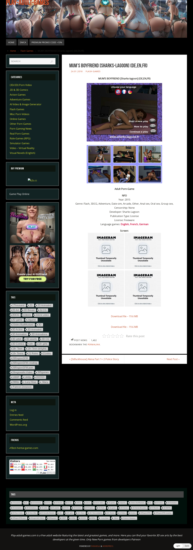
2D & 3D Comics (19, 89)
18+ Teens (17, 353)
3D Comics (18, 344)
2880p (15, 382)
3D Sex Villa (32, 513)
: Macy (44, 382)
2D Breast (29, 310)
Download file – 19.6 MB (124, 316)
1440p (27, 377)
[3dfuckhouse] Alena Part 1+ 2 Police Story (94, 359)
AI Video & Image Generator (25, 104)
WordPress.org (18, 424)
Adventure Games (20, 99)
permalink (94, 344)
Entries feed (16, 415)
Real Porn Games (19, 133)
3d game (112, 508)
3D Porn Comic (17, 513)
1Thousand (18, 305)
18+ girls (42, 344)
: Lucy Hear (30, 382)
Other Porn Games (20, 123)
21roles (47, 353)
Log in (13, 410)
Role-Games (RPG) (20, 138)
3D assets (31, 339)
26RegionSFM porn (22, 367)
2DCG (15, 315)
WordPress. (108, 546)
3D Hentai (124, 508)
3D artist (16, 339)
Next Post (173, 359)
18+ (31, 343)
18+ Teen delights (36, 348)
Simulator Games (20, 143)
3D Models (154, 508)
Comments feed (19, 419)
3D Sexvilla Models (47, 513)
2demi (27, 315)
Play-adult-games (27, 2)
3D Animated (34, 329)
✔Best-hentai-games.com (23, 448)
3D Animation (19, 334)
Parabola (95, 546)
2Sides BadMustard (22, 324)
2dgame (31, 319)
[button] (182, 545)
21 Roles (33, 353)
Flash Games (27, 50)
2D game (17, 319)
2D (31, 305)
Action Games (18, 94)
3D (39, 324)
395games (43, 372)
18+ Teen (17, 348)
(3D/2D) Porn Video (21, 85)
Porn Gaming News (21, 128)
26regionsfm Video (22, 372)
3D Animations (39, 334)
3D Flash (101, 508)
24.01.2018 (76, 71)
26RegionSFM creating (24, 363)
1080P (15, 377)
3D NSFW (166, 508)
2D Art (15, 310)
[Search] (51, 61)
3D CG (45, 339)
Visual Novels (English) (22, 153)
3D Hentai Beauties (139, 508)
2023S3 (40, 377)
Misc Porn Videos (19, 114)
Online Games (18, 119)
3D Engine (89, 508)
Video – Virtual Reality (22, 148)
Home (13, 50)
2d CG (43, 310)
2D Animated (44, 305)
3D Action (17, 329)
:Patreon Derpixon (22, 387)
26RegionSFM (20, 358)
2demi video (42, 315)
